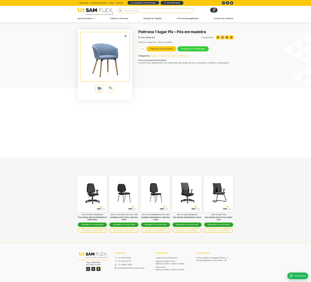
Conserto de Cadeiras (223, 18)
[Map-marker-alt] (231, 3)
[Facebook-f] (227, 3)
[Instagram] (223, 3)
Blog (111, 3)
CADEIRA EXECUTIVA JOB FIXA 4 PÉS (124, 218)
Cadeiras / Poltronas (119, 18)
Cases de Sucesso (99, 3)
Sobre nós (83, 3)
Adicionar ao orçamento (161, 49)
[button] (125, 36)
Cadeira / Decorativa (159, 56)
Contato (119, 3)
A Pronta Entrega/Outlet (188, 18)
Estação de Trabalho (153, 18)
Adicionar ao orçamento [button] (92, 230)
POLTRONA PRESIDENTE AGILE (187, 217)
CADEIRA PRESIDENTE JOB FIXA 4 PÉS (155, 218)
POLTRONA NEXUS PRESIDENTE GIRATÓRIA (92, 218)
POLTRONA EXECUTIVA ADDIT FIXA (219, 218)
